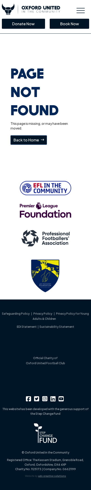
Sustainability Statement (56, 326)
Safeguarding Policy (16, 313)
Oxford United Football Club (45, 363)
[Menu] (80, 10)
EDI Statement (27, 326)
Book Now (69, 23)
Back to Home (26, 139)
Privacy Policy (42, 313)
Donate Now (23, 23)
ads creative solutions (52, 476)
